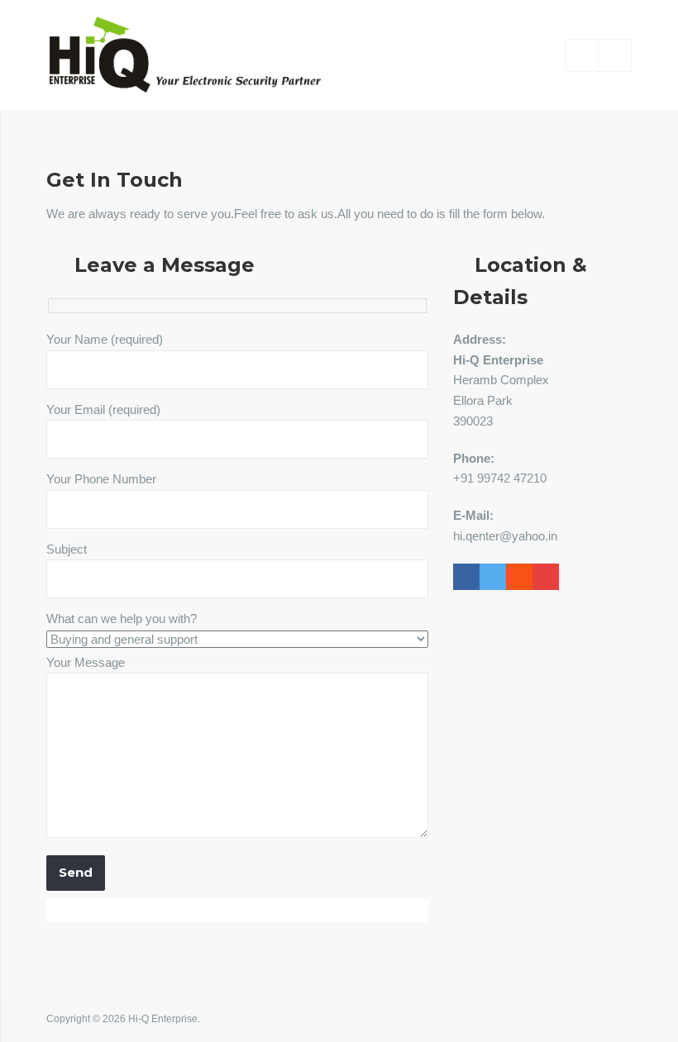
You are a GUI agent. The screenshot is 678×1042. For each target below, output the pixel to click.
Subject (66, 549)
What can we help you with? (121, 618)
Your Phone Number (101, 479)
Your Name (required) (104, 339)
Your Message (85, 662)
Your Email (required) (103, 409)
